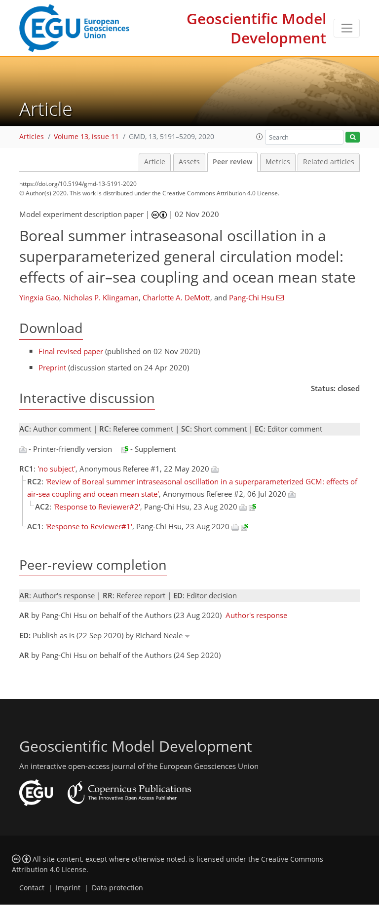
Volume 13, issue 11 (86, 136)
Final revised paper (70, 351)
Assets (189, 161)
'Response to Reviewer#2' (96, 506)
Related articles (328, 161)
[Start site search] (352, 137)
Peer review (232, 161)
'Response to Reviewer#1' (88, 526)
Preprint (52, 367)
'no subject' (57, 469)
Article (154, 161)
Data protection (117, 887)
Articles (31, 136)
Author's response (256, 615)
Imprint (68, 887)
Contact (31, 887)
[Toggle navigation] (347, 28)
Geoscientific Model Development (256, 28)
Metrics (277, 161)
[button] (259, 136)
